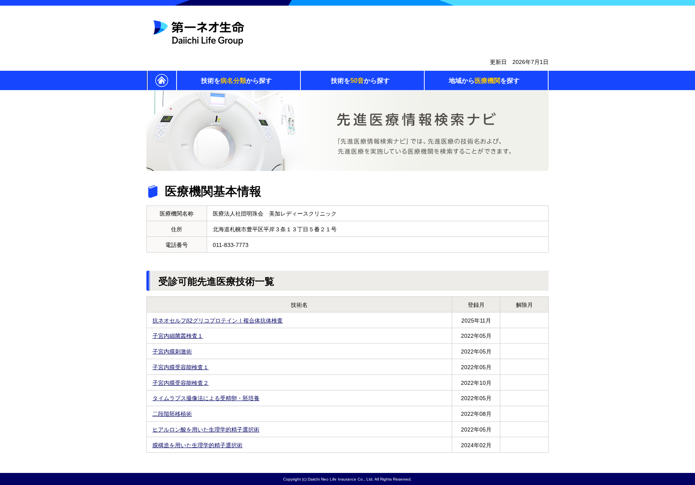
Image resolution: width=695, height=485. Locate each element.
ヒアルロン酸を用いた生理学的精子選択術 (205, 429)
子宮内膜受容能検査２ (180, 383)
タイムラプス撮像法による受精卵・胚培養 (205, 398)
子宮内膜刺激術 (172, 351)
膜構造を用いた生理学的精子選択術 (197, 445)
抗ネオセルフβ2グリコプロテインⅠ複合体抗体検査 (217, 320)
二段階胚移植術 (172, 414)
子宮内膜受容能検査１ (180, 367)
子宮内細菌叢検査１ (177, 336)
